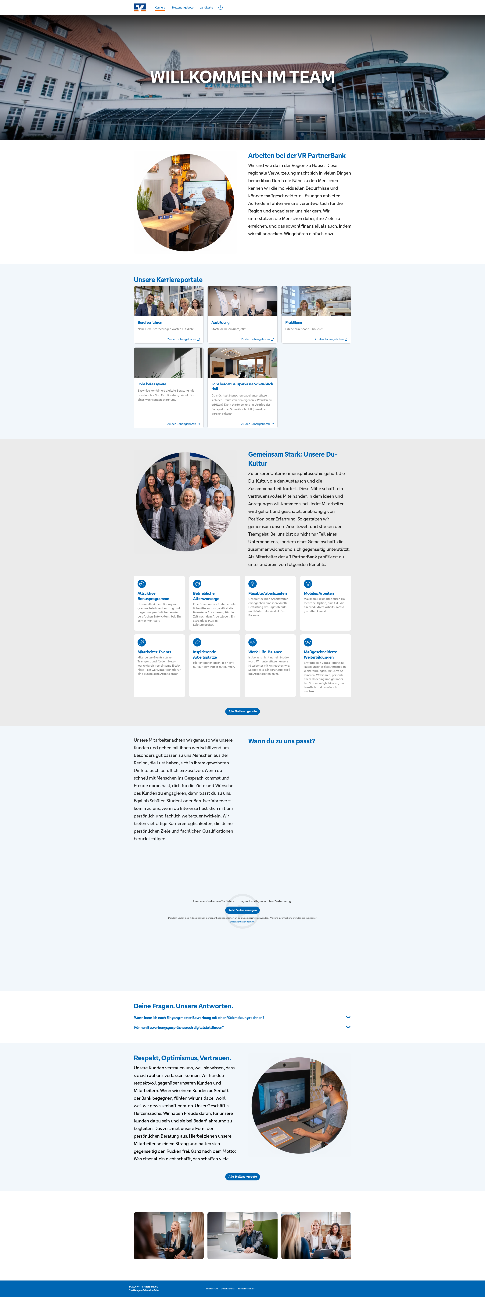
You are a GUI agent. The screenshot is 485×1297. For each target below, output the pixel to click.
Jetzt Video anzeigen (242, 910)
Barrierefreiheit (246, 1288)
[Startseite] (140, 7)
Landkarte (206, 7)
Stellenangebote (182, 7)
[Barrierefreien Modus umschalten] (220, 8)
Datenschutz (228, 1288)
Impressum (212, 1288)
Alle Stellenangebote (242, 711)
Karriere (160, 7)
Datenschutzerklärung (242, 921)
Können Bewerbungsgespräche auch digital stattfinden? (179, 1027)
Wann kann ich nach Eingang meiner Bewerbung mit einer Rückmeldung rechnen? (199, 1017)
